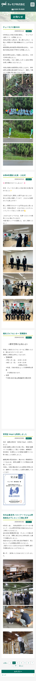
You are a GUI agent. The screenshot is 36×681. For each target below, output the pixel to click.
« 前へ (5, 663)
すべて (4, 675)
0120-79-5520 (19, 9)
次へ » (21, 665)
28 (15, 665)
